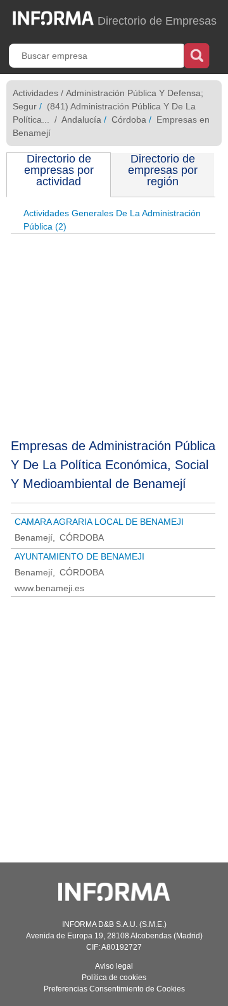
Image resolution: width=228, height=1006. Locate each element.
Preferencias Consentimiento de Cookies (114, 989)
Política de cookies (114, 977)
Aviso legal (114, 966)
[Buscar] (196, 54)
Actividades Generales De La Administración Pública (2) (112, 219)
